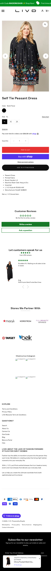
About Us (5, 428)
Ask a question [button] (25, 230)
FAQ (3, 443)
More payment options (26, 162)
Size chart (45, 117)
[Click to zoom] (45, 24)
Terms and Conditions (9, 409)
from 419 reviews (26, 255)
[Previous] (5, 56)
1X (11, 122)
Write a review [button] (25, 224)
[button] (23, 286)
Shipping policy (37, 525)
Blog (3, 437)
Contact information (8, 527)
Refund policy (6, 525)
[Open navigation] (7, 11)
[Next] (45, 56)
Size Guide (5, 434)
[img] (25, 252)
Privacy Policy (7, 412)
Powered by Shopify (18, 521)
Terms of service (26, 525)
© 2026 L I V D (6, 521)
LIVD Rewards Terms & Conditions (14, 415)
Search (4, 425)
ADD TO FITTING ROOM (25, 167)
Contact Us (6, 431)
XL (5, 122)
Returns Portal (7, 440)
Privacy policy (16, 525)
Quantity (5, 141)
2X (17, 122)
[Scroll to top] (46, 564)
